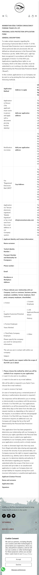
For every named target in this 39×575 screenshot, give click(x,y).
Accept (18, 559)
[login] (28, 16)
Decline (18, 565)
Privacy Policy (27, 554)
